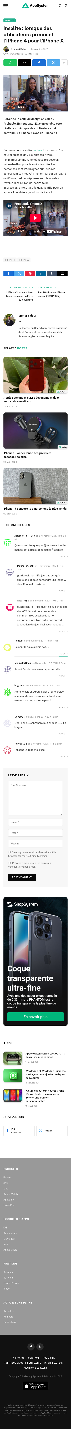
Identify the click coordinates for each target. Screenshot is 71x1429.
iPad (5, 1183)
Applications (10, 1233)
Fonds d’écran (11, 1283)
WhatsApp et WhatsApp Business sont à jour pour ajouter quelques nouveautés (46, 1074)
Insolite (9, 20)
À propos (19, 1358)
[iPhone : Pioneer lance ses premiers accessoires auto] (35, 430)
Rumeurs (8, 1316)
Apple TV (8, 1199)
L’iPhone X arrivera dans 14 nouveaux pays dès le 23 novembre (19, 296)
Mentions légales (35, 1368)
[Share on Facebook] (39, 62)
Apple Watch (10, 1194)
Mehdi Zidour (20, 49)
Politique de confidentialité (22, 1363)
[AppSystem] (35, 5)
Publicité (49, 1358)
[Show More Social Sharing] (64, 62)
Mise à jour (9, 1238)
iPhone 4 (10, 260)
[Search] (66, 5)
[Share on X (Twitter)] (53, 62)
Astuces (8, 1272)
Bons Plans (9, 1322)
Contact (33, 1358)
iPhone (7, 1177)
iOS (5, 1227)
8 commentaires (14, 54)
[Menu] (5, 5)
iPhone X (24, 260)
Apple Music (10, 1249)
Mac (5, 1188)
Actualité (8, 1311)
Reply (62, 556)
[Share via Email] (25, 62)
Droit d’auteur (54, 1363)
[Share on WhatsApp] (10, 62)
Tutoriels (8, 1277)
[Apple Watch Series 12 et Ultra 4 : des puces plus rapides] (12, 1058)
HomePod (8, 1205)
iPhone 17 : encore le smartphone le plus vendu (35, 508)
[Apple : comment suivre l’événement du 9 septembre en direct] (35, 375)
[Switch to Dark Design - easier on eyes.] (60, 5)
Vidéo (6, 1288)
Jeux (5, 1244)
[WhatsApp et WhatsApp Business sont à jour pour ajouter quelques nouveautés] (12, 1075)
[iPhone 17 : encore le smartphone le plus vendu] (35, 486)
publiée (37, 150)
